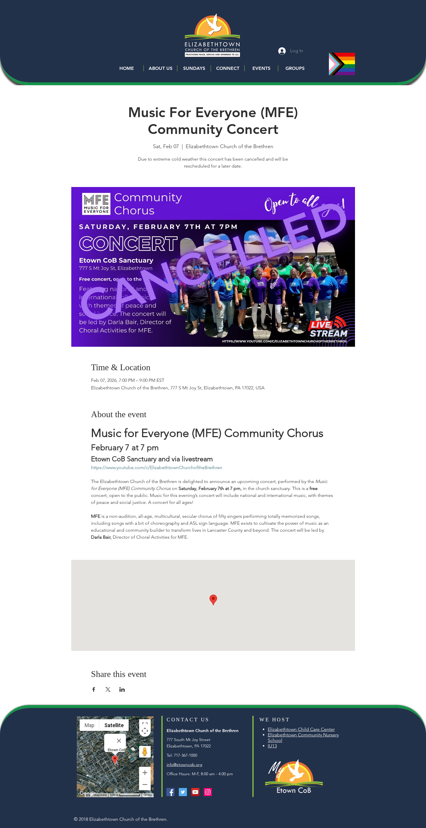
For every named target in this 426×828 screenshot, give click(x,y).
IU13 (272, 746)
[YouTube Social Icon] (195, 792)
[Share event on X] (108, 689)
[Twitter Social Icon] (183, 792)
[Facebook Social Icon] (170, 792)
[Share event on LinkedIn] (122, 689)
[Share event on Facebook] (94, 689)
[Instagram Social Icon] (208, 792)
